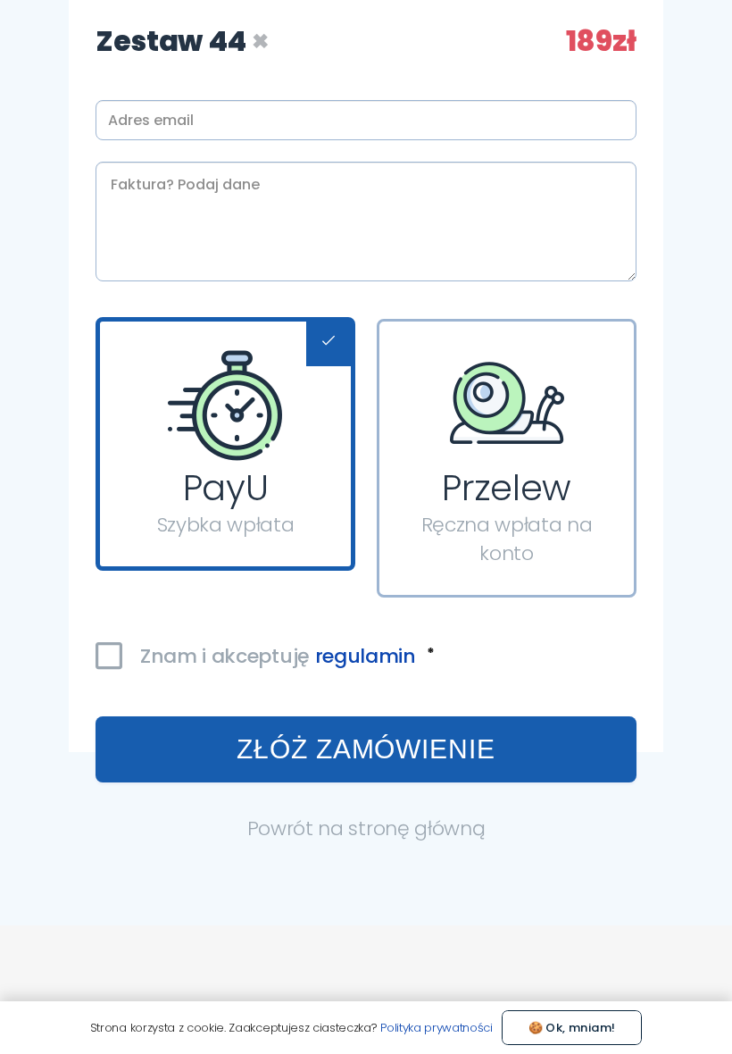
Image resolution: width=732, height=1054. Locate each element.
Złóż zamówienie (366, 749)
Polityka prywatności (436, 1027)
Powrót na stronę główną (366, 828)
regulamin (365, 656)
